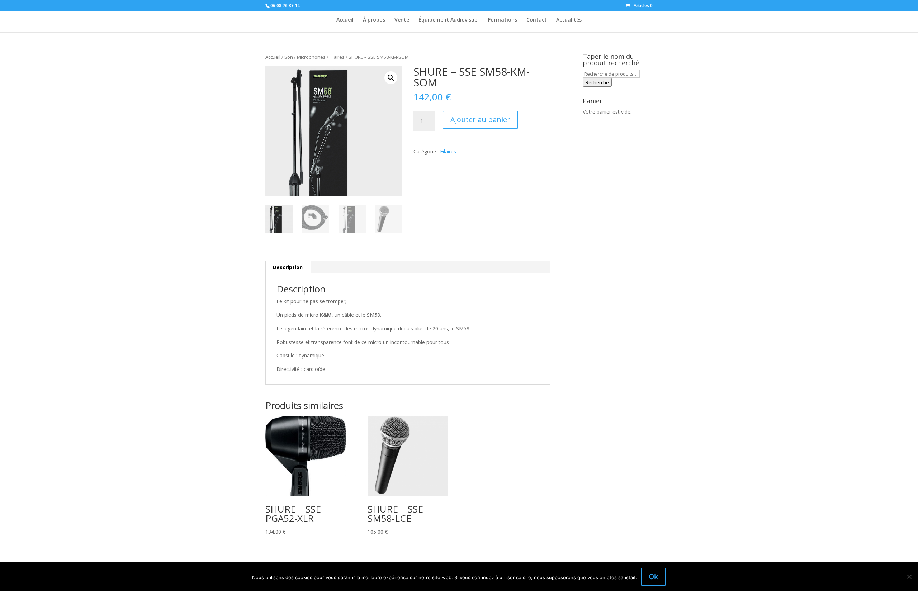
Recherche (597, 82)
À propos (374, 20)
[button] (390, 77)
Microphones (311, 57)
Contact (536, 20)
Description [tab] (288, 267)
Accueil (345, 20)
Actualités (569, 20)
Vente (401, 20)
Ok (653, 576)
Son (288, 57)
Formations (502, 20)
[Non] (909, 576)
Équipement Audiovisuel (448, 20)
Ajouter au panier (480, 119)
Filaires (337, 57)
